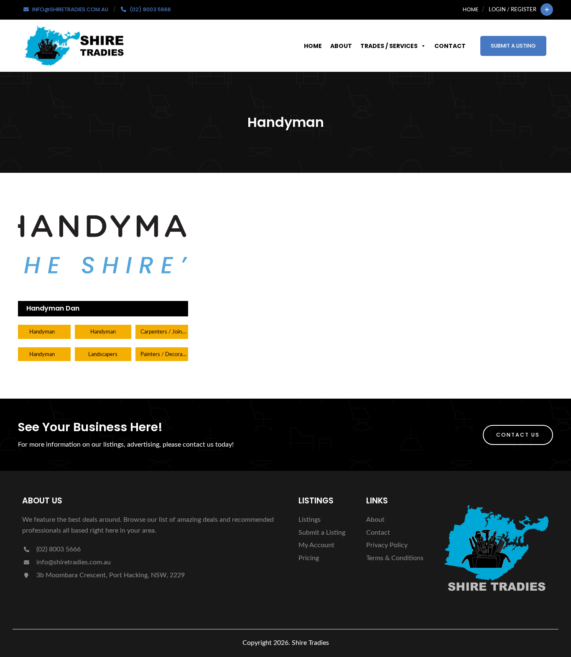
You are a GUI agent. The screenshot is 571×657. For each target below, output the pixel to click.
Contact (450, 46)
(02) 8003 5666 (58, 549)
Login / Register (512, 9)
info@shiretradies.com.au (73, 562)
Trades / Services (389, 46)
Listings (309, 519)
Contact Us (518, 434)
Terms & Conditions (394, 558)
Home (470, 9)
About (341, 46)
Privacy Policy (387, 545)
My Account (316, 545)
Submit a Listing (513, 45)
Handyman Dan (52, 308)
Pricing (308, 558)
